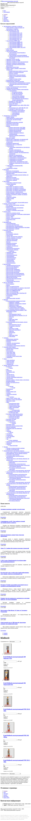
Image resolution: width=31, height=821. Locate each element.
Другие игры (9, 378)
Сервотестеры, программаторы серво (18, 161)
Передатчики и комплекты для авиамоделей (17, 139)
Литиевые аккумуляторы (18, 97)
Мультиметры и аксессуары (13, 80)
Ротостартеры (9, 351)
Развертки (8, 199)
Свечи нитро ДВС (10, 353)
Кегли (7, 385)
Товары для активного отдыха (10, 365)
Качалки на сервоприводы (15, 155)
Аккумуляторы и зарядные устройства (12, 26)
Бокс (7, 369)
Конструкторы (7, 264)
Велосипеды (9, 232)
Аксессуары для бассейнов (15, 415)
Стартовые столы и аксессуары (14, 356)
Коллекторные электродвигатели (17, 464)
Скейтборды (9, 247)
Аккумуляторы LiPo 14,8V (15, 34)
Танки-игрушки (10, 361)
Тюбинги (8, 444)
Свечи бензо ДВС (10, 352)
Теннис (11, 368)
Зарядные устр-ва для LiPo (12, 59)
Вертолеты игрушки (11, 177)
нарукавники (12, 421)
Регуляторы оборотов (14, 500)
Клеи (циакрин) (10, 283)
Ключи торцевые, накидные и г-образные (16, 193)
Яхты (7, 220)
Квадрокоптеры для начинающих (14, 226)
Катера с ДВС (9, 216)
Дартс (7, 373)
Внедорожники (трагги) (15, 314)
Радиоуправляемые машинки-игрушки (15, 301)
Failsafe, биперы (10, 117)
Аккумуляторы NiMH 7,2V (15, 43)
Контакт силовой (13, 73)
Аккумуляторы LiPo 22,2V (15, 36)
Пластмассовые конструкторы (13, 278)
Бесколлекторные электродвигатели (18, 461)
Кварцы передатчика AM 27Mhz (17, 127)
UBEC (10, 167)
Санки (8, 429)
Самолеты (5, 337)
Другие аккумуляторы (11, 51)
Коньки (8, 390)
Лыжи (7, 395)
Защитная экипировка (11, 240)
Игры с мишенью (13, 440)
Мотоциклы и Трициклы (15, 306)
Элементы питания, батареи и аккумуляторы (17, 89)
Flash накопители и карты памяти (14, 118)
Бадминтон (9, 366)
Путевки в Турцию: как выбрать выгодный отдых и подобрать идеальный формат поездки (14, 585)
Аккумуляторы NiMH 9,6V (15, 46)
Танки (5, 358)
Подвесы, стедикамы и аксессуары (14, 210)
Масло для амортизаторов (12, 286)
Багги (10, 312)
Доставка (5, 17)
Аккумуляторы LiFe (14, 31)
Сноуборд (11, 397)
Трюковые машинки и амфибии (17, 308)
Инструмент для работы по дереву (14, 186)
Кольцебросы (9, 389)
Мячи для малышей (14, 407)
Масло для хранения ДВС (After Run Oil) (16, 293)
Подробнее (3, 517)
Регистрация (6, 12)
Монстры (11, 316)
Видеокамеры (9, 206)
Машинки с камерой (14, 302)
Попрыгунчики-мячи (14, 411)
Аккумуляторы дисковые (18, 96)
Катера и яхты (6, 211)
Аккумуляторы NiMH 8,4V (15, 44)
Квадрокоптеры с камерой (12, 228)
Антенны (8, 121)
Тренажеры (9, 442)
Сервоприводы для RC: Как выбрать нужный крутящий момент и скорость (13, 522)
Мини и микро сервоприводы (16, 156)
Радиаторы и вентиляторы (12, 454)
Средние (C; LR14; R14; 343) (16, 109)
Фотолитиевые (15, 114)
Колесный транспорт (8, 230)
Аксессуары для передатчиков (13, 119)
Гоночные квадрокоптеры (12, 224)
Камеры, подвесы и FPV (9, 203)
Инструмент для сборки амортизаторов (16, 190)
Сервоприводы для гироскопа (16, 159)
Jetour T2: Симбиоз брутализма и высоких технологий (15, 548)
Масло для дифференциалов (13, 290)
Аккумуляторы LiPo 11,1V (15, 33)
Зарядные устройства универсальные (15, 63)
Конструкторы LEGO (11, 268)
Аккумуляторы (13, 90)
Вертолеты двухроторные (12, 170)
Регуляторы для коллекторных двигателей (19, 470)
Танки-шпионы (10, 362)
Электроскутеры (10, 261)
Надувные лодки (10, 424)
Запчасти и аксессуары (12, 239)
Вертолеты (6, 169)
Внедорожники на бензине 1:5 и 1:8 (18, 315)
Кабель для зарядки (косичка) (16, 72)
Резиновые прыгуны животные (14, 428)
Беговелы (8, 231)
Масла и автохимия (8, 282)
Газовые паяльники (11, 184)
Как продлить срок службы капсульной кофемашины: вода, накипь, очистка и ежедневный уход (15, 573)
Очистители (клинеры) (12, 294)
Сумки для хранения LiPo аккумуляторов (16, 86)
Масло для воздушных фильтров (14, 289)
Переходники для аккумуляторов (17, 75)
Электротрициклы (10, 262)
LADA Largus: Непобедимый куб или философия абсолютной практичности (13, 561)
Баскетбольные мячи (14, 403)
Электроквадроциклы (11, 255)
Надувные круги (10, 420)
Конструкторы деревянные (13, 269)
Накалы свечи (9, 349)
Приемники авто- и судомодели (14, 144)
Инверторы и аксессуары (12, 67)
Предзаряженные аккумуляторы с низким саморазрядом (20, 99)
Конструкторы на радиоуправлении (15, 273)
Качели (8, 383)
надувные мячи (16, 410)
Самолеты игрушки (11, 344)
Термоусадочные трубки (15, 79)
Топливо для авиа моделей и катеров (15, 448)
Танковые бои (9, 364)
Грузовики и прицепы (14, 326)
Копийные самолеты (11, 340)
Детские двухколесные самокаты (14, 236)
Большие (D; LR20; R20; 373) (16, 101)
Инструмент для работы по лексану (15, 188)
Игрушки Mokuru (10, 381)
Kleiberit (5, 634)
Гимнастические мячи (14, 406)
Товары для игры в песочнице (13, 441)
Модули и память (10, 138)
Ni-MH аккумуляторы (17, 93)
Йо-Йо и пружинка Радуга (12, 382)
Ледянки (8, 393)
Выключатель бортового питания (14, 122)
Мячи (7, 402)
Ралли (10, 318)
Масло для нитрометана (12, 291)
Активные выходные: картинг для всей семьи (13, 509)
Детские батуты (10, 374)
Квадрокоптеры (7, 222)
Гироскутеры (9, 235)
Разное (8, 201)
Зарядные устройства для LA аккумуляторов (17, 61)
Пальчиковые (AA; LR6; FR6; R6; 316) (18, 107)
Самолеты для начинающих (13, 343)
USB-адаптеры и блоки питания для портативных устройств (15, 28)
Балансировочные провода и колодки (18, 71)
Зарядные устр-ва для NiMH (13, 60)
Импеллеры (12, 462)
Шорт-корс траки (13, 319)
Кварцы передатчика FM (15, 130)
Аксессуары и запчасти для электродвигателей (17, 452)
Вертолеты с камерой (11, 180)
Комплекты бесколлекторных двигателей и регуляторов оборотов (19, 466)
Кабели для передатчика (12, 124)
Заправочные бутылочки (12, 348)
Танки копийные (10, 360)
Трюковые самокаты (11, 252)
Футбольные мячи (13, 412)
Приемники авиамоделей (12, 143)
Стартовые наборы (11, 354)
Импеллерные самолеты (12, 339)
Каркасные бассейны (14, 416)
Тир (7, 439)
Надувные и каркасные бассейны (14, 414)
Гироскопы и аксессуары (12, 123)
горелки (11, 185)
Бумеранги (9, 370)
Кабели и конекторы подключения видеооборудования (14, 208)
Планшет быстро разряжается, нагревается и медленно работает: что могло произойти (15, 599)
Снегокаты (9, 433)
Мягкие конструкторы (11, 277)
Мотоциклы (12, 332)
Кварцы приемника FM (15, 131)
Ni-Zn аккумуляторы (17, 94)
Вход (4, 10)
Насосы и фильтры (11, 427)
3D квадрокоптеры (11, 223)
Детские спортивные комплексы (14, 377)
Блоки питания (10, 50)
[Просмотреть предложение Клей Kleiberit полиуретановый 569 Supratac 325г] (7, 654)
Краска (8, 285)
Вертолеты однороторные (12, 178)
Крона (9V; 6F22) (13, 103)
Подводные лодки (10, 219)
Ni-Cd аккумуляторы (17, 92)
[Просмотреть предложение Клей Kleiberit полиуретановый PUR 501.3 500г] (8, 757)
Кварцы (8, 126)
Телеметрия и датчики (11, 168)
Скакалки (8, 431)
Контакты (5, 19)
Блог (4, 15)
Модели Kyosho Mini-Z (15, 329)
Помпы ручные (10, 198)
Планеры (8, 341)
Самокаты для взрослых (12, 245)
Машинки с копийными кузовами (17, 303)
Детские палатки (10, 375)
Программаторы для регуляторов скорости (16, 453)
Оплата (5, 18)
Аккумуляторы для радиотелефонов (18, 55)
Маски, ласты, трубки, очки (13, 398)
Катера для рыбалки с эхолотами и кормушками (18, 214)
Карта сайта (6, 21)
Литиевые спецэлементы (18, 111)
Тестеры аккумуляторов (12, 88)
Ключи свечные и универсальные (14, 192)
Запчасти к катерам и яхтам (13, 213)
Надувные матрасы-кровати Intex (14, 425)
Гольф (13, 387)
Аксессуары (9, 48)
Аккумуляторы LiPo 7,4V (15, 39)
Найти (2, 8)
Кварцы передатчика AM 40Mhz (17, 128)
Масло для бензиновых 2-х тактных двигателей (18, 287)
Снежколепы (9, 435)
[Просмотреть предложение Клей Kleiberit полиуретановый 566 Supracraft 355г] (6, 680)
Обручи (11, 432)
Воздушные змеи (10, 372)
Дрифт (10, 327)
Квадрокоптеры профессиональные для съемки (18, 227)
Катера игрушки (10, 215)
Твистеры (8, 437)
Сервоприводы (10, 146)
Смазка (8, 297)
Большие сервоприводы (15, 149)
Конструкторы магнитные (12, 272)
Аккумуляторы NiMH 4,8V (15, 42)
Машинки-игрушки (14, 305)
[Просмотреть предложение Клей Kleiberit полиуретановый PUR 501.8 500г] (7, 706)
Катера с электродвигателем (13, 218)
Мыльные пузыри (10, 400)
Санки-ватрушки (13, 445)
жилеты (14, 423)
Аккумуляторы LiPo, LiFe (12, 30)
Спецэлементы (15, 113)
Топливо (5, 446)
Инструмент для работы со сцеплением (16, 189)
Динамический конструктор (13, 265)
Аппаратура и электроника (10, 115)
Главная (5, 14)
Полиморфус (9, 295)
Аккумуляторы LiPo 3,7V (15, 38)
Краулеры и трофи (13, 328)
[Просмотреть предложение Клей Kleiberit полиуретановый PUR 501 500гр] (8, 732)
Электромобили (10, 256)
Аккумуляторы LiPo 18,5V (15, 35)
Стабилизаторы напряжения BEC (14, 165)
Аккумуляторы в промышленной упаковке (19, 82)
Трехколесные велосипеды (12, 248)
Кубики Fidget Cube (11, 391)
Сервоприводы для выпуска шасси (17, 157)
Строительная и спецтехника (16, 307)
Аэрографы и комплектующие (13, 182)
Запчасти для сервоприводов (16, 151)
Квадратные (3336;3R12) (15, 102)
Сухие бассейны (10, 436)
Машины (5, 299)
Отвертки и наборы (11, 197)
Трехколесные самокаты (12, 249)
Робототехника (10, 280)
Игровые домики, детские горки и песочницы (17, 379)
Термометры (9, 357)
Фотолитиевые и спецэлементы (17, 110)
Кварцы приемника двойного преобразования (16, 133)
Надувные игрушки (11, 419)
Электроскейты (10, 260)
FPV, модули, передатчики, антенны (15, 205)
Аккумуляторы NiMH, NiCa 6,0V (17, 47)
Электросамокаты (10, 259)
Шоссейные (12, 320)
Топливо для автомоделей (12, 449)
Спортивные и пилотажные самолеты (15, 345)
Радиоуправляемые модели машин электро (16, 322)
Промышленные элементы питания (15, 81)
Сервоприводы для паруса (15, 160)
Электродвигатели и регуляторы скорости (13, 450)
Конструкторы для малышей (13, 270)
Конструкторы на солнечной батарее (15, 274)
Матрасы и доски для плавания (14, 399)
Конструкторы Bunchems (12, 266)
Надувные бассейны (14, 418)
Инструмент (6, 181)
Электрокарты (9, 253)
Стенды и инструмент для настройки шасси (17, 202)
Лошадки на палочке (11, 394)
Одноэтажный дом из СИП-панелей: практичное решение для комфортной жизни (13, 623)
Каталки (8, 241)
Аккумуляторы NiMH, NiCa (13, 40)
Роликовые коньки (11, 244)
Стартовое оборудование (9, 347)
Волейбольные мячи (14, 404)
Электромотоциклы (11, 257)
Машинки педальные (11, 243)
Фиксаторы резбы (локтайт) (13, 298)
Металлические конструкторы (13, 276)
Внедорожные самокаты (12, 234)
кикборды (11, 251)
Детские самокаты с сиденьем (13, 238)
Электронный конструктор (13, 281)
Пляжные (11, 408)
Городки (11, 386)
